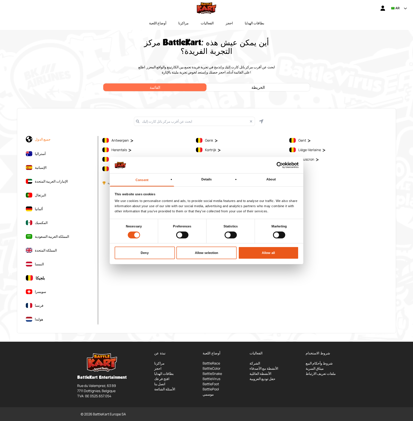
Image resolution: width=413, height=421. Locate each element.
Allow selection (206, 253)
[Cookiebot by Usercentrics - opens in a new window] (280, 165)
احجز (229, 23)
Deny (144, 253)
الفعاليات (207, 23)
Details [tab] (206, 179)
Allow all (268, 253)
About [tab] (271, 179)
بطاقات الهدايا (254, 23)
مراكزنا (183, 23)
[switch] (182, 235)
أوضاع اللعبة (157, 23)
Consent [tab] (142, 180)
